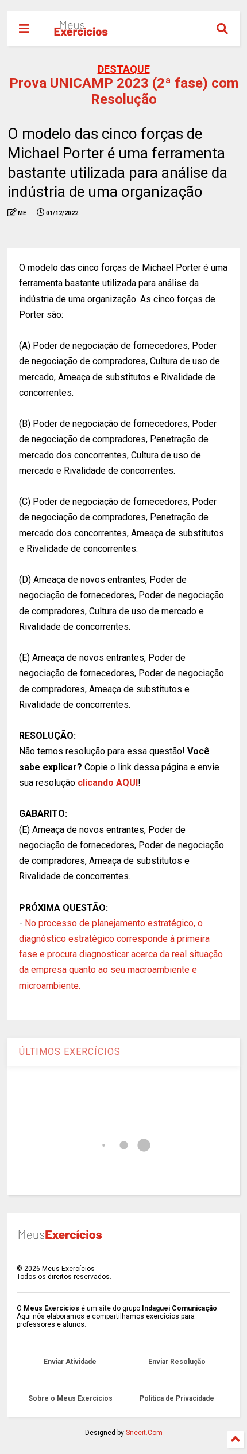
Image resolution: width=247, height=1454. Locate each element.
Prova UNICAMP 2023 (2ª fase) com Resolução (123, 91)
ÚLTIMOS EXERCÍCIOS (70, 1051)
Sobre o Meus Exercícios (70, 1398)
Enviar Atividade (70, 1362)
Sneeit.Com (144, 1433)
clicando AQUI (108, 782)
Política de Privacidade (177, 1398)
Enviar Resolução (177, 1362)
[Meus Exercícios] (80, 32)
